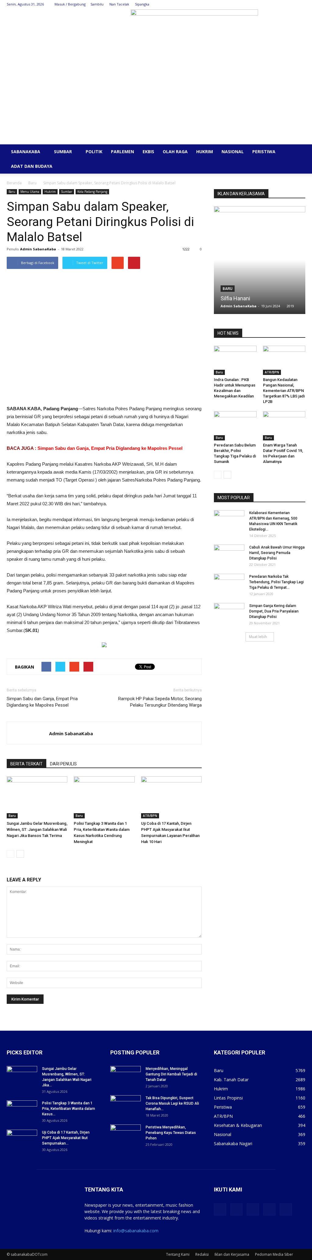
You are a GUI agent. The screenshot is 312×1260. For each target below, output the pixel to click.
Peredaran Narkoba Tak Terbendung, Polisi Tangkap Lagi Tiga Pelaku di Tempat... (276, 582)
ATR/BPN (150, 816)
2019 (290, 306)
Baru (32, 182)
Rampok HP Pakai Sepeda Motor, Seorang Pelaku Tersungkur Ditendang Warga (160, 702)
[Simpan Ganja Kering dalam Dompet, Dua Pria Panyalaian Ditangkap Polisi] (229, 613)
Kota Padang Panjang (92, 191)
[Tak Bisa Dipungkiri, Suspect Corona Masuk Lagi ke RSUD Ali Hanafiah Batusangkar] (125, 1106)
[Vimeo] (280, 4)
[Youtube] (300, 4)
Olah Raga (175, 151)
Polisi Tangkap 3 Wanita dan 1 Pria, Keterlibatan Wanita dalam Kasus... (68, 1108)
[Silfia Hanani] (259, 262)
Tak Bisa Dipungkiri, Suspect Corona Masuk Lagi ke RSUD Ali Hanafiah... (172, 1103)
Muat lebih (258, 636)
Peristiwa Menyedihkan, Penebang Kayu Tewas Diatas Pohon (171, 1132)
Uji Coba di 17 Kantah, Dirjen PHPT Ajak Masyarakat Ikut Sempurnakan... (66, 1137)
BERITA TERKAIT (26, 763)
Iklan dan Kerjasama (231, 1254)
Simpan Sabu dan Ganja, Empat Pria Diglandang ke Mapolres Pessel (110, 448)
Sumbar (63, 151)
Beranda (14, 182)
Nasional (233, 151)
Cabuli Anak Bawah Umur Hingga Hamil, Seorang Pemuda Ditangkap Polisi (277, 552)
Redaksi (202, 1254)
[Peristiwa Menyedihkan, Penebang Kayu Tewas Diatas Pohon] (125, 1135)
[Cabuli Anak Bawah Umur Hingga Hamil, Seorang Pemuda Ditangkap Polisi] (229, 555)
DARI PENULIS (63, 763)
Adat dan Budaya (31, 166)
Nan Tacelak (119, 4)
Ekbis (148, 151)
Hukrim (204, 151)
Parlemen (122, 151)
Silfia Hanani (235, 298)
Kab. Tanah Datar (231, 1079)
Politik (94, 151)
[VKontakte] (290, 4)
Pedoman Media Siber (274, 1254)
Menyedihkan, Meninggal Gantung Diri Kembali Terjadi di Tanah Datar (171, 1074)
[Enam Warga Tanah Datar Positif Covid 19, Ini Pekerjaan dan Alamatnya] (284, 425)
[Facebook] (260, 4)
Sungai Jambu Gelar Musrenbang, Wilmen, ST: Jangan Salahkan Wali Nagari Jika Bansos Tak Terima (37, 829)
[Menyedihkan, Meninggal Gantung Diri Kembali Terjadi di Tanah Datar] (125, 1076)
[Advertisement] (156, 98)
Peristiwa (263, 151)
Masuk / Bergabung (70, 4)
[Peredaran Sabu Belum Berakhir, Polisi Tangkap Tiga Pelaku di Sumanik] (235, 425)
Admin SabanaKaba (38, 249)
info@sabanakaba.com (135, 1231)
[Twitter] (270, 4)
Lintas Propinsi (228, 1098)
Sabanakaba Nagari (233, 1143)
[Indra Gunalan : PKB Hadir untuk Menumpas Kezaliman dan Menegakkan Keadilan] (235, 360)
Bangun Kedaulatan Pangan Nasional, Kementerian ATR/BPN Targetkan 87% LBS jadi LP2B (284, 390)
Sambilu (97, 4)
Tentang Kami (178, 1254)
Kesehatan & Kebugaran (238, 1125)
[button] (298, 152)
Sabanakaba (25, 151)
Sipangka (142, 4)
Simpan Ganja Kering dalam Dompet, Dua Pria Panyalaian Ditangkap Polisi (274, 611)
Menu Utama (29, 191)
